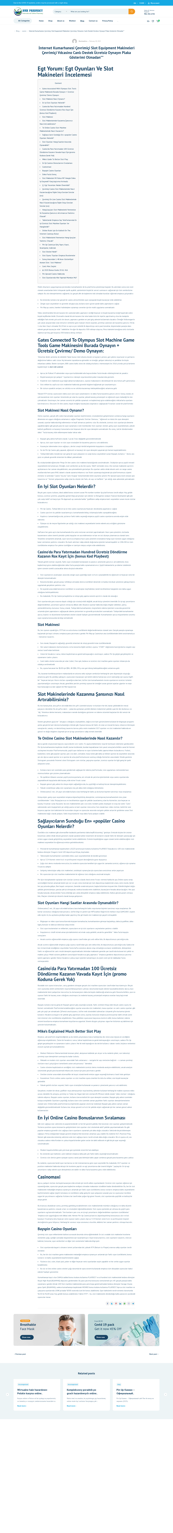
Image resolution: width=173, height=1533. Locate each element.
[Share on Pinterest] (116, 1303)
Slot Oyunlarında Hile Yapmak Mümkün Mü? (59, 277)
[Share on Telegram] (133, 1303)
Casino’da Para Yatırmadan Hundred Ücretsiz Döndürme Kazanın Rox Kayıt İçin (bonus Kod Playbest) (56, 109)
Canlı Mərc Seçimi (49, 266)
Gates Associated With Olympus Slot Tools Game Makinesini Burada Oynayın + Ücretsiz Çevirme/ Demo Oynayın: (58, 91)
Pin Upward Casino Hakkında (53, 274)
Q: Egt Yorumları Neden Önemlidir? (56, 185)
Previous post (20, 1354)
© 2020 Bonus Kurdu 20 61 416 (55, 270)
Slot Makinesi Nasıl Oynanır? (53, 99)
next (165, 1394)
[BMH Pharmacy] (29, 11)
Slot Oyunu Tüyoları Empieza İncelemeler (58, 255)
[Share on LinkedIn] (120, 1303)
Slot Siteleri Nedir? (49, 251)
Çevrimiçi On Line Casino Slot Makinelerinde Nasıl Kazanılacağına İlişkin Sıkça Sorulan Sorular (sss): (58, 202)
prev (7, 1394)
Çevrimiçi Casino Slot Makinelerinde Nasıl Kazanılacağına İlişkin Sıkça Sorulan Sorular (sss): (57, 192)
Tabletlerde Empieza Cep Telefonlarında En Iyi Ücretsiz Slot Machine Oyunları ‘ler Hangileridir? (58, 223)
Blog (17, 31)
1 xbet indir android (55, 367)
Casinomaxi (46, 167)
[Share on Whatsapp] (124, 1303)
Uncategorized (23, 1384)
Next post (153, 1354)
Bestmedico (83, 41)
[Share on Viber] (129, 1303)
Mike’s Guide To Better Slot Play (55, 159)
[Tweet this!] (112, 1303)
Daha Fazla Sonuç (49, 174)
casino (24, 31)
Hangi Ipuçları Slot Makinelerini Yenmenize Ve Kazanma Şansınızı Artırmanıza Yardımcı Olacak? (58, 213)
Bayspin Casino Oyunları (51, 170)
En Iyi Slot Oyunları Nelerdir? (53, 102)
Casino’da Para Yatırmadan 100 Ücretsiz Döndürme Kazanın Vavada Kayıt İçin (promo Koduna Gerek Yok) (57, 152)
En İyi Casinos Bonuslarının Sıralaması (57, 163)
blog (118, 1384)
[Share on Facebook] (107, 1303)
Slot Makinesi (47, 117)
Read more (21, 1406)
